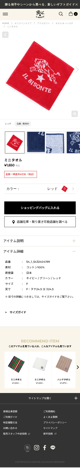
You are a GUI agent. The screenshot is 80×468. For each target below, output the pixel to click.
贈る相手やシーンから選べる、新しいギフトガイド (40, 4)
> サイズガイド (15, 312)
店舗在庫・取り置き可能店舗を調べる (42, 222)
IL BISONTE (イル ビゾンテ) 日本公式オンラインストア (40, 14)
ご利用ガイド (10, 416)
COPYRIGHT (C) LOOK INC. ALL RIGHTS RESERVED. (40, 462)
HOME (5, 23)
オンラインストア (23, 23)
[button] (77, 70)
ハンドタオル (63, 379)
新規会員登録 (10, 411)
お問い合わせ (10, 428)
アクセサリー (43, 23)
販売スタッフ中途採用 (15, 433)
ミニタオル (12, 26)
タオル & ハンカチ (64, 23)
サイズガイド (49, 296)
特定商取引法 (10, 422)
